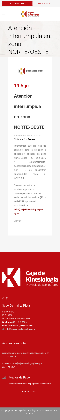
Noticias (18, 139)
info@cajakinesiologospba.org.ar (21, 329)
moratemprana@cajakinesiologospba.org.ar (22, 363)
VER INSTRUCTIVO (45, 3)
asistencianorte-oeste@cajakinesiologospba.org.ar (25, 353)
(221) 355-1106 (19, 322)
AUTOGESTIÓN (16, 3)
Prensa (31, 139)
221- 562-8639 (9, 356)
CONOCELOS (28, 392)
